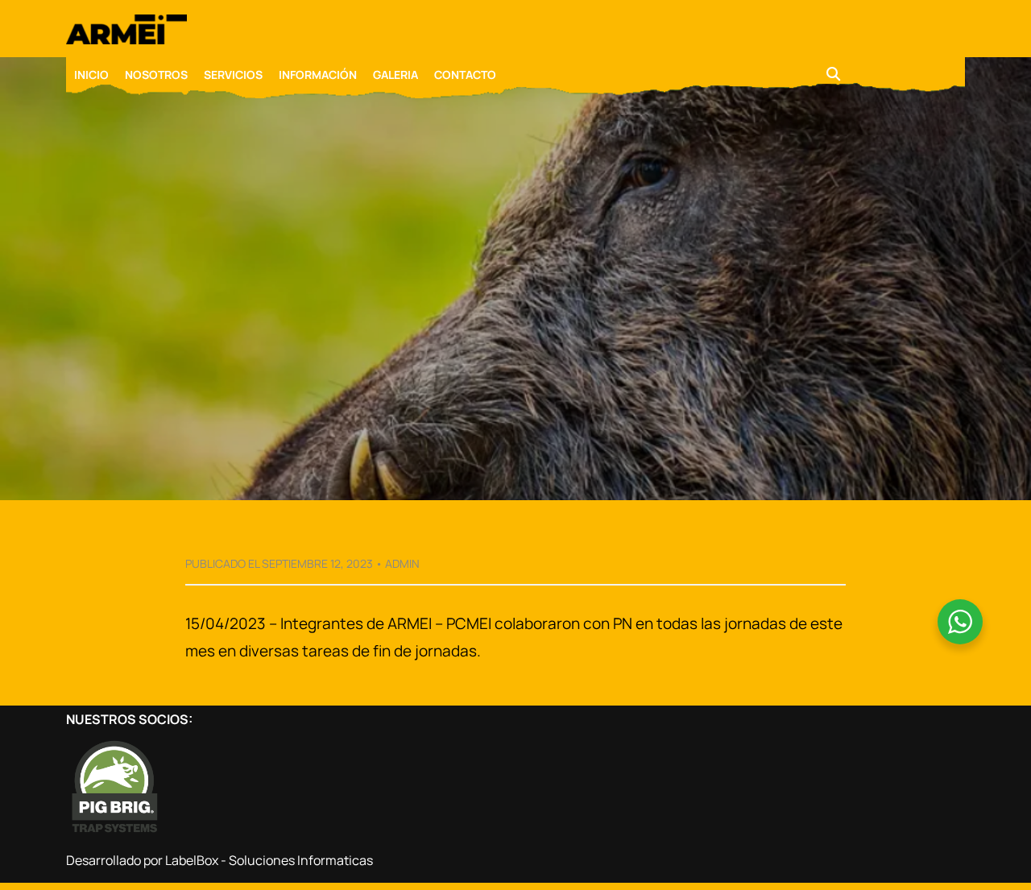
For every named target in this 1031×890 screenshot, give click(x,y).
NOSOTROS (156, 74)
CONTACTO (465, 74)
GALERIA (395, 74)
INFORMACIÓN (318, 74)
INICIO (91, 74)
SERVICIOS (233, 74)
